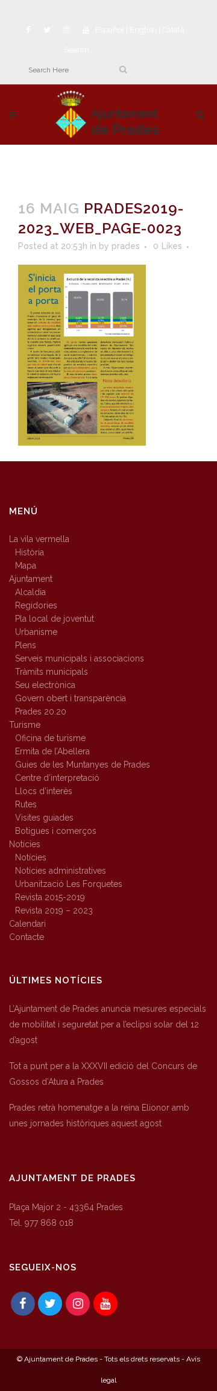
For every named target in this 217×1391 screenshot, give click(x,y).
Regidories (36, 605)
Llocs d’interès (43, 791)
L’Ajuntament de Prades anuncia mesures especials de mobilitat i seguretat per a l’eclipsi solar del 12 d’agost (107, 1024)
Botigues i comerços (55, 831)
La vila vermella (39, 539)
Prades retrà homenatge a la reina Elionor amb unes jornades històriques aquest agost (99, 1115)
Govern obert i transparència (70, 698)
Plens (25, 645)
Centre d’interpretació (57, 778)
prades (126, 246)
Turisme (24, 725)
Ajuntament (30, 579)
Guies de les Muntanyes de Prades (82, 764)
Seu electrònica (45, 685)
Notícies (24, 844)
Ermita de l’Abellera (52, 751)
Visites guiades (44, 817)
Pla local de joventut (54, 618)
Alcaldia (30, 592)
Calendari (27, 924)
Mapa (25, 565)
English (143, 29)
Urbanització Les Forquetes (68, 884)
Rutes (26, 804)
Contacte (26, 937)
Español (109, 29)
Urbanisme (36, 632)
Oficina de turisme (50, 738)
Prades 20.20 (40, 711)
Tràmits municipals (51, 672)
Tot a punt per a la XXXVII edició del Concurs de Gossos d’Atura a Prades (103, 1074)
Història (29, 552)
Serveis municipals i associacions (79, 658)
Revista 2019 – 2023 (54, 910)
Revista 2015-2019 (50, 897)
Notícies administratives (60, 870)
